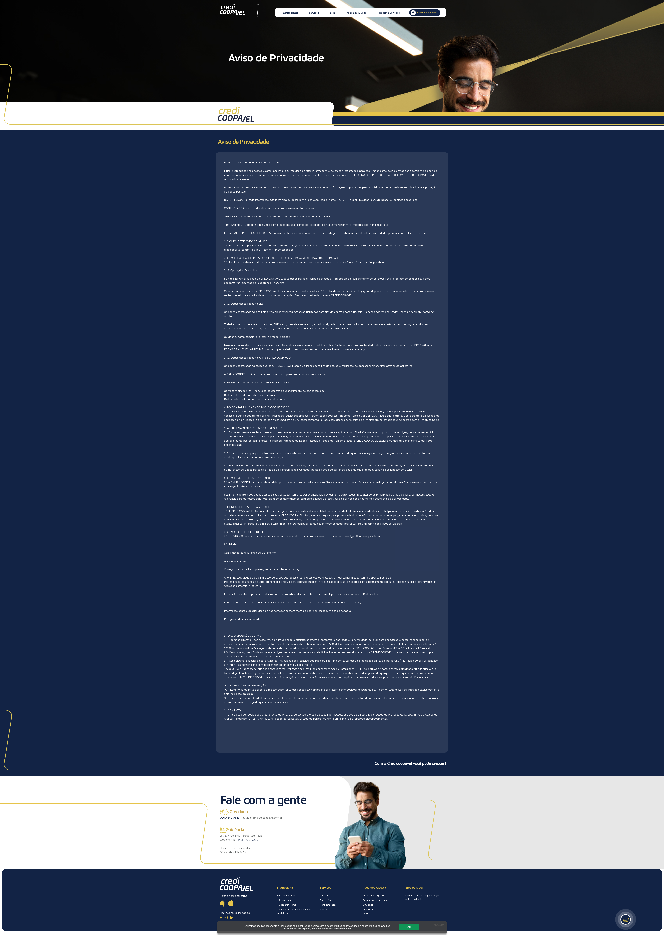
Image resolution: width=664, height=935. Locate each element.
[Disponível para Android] (222, 903)
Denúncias (368, 909)
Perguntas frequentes (375, 900)
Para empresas (328, 904)
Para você (325, 895)
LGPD (366, 914)
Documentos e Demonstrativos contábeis (294, 911)
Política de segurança (374, 895)
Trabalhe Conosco (389, 12)
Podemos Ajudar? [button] (356, 12)
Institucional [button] (290, 12)
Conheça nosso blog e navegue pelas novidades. (422, 897)
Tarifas (323, 909)
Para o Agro (326, 900)
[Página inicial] (232, 9)
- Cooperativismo (286, 904)
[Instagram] (226, 917)
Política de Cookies (379, 925)
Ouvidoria (368, 904)
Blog (332, 12)
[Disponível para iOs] (230, 903)
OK (409, 927)
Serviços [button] (314, 12)
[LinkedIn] (231, 917)
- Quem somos (285, 900)
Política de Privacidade (346, 925)
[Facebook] (221, 917)
